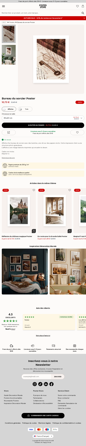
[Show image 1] (9, 34)
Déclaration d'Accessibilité (43, 403)
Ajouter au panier (43, 125)
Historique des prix (8, 158)
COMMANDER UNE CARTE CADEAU (45, 416)
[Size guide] (9, 132)
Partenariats (37, 398)
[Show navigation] (3, 6)
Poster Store (48, 440)
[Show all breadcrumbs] (4, 22)
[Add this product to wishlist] (77, 132)
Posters (12, 22)
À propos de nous (39, 395)
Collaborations (38, 401)
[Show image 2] (9, 55)
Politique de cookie (29, 423)
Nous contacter (63, 398)
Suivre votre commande (67, 395)
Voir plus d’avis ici (43, 336)
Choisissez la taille (8, 114)
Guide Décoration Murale (13, 395)
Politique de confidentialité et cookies (67, 423)
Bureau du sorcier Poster (26, 22)
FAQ (59, 401)
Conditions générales (13, 423)
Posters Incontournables (13, 398)
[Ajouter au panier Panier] (34, 231)
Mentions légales (44, 423)
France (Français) (43, 436)
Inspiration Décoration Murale (15, 403)
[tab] (77, 6)
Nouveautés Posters (11, 401)
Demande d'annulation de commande (67, 404)
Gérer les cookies (64, 408)
